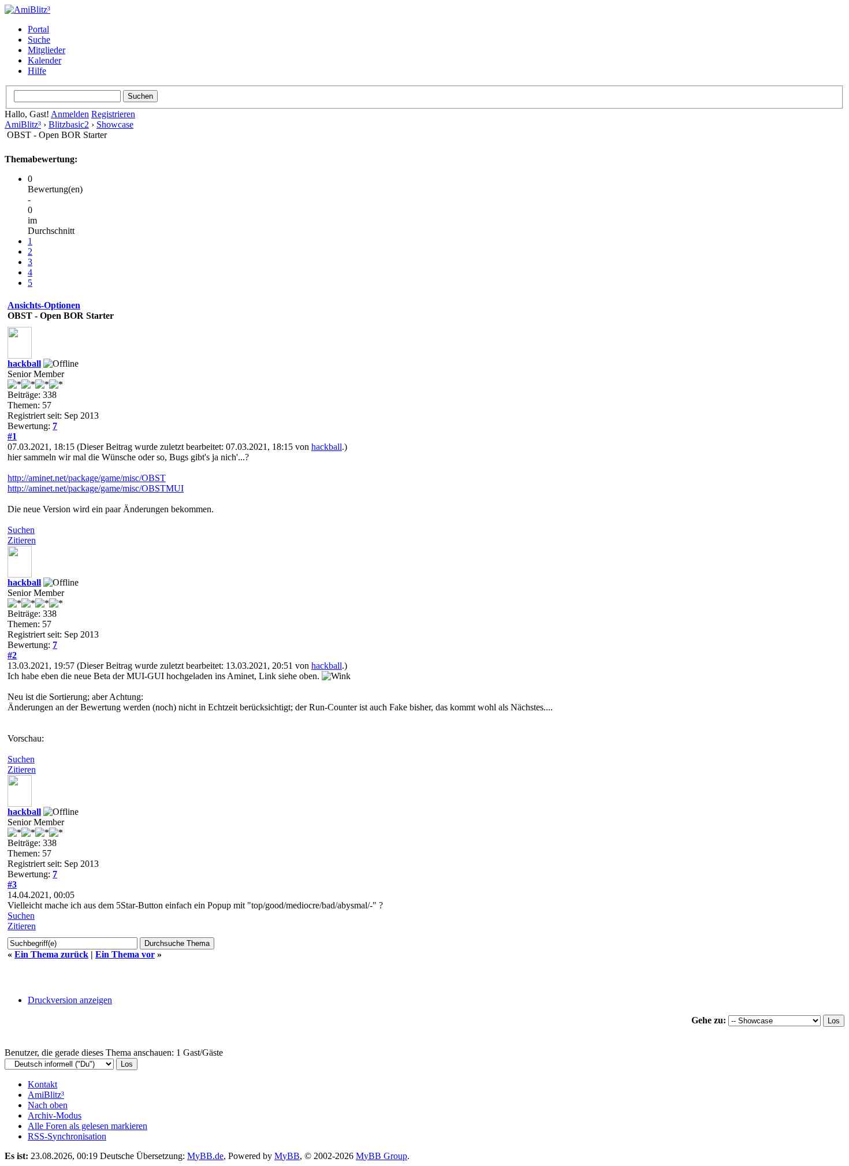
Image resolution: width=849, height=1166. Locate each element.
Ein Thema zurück (51, 954)
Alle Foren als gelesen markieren (87, 1126)
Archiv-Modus (54, 1115)
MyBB (287, 1156)
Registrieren (113, 114)
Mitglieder (46, 50)
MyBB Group (381, 1156)
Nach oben (48, 1105)
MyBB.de (205, 1156)
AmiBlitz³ (23, 124)
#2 (12, 655)
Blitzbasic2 (69, 124)
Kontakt (42, 1084)
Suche (39, 39)
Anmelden (70, 114)
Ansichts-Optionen (44, 305)
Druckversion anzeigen (70, 1000)
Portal (38, 29)
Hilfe (37, 71)
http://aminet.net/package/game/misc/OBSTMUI (96, 488)
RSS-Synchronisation (67, 1136)
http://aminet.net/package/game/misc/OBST (87, 478)
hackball (24, 363)
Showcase (114, 124)
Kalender (44, 60)
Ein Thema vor (125, 954)
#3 (12, 884)
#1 (12, 436)
